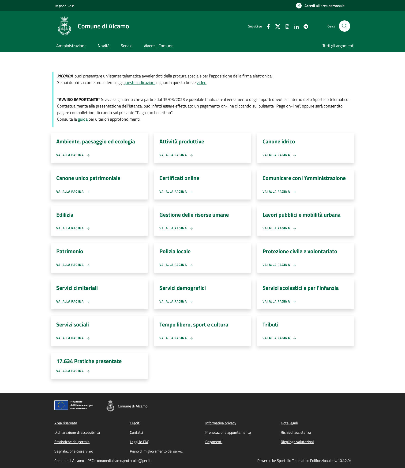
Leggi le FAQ (140, 442)
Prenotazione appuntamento (228, 432)
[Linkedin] (294, 26)
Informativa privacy (220, 423)
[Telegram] (304, 26)
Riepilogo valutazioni (297, 442)
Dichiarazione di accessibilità (77, 432)
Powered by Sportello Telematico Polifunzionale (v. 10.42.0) (304, 460)
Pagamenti (213, 442)
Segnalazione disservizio (73, 451)
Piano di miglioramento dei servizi (157, 451)
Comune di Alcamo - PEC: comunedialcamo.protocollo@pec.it (102, 460)
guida (83, 119)
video (201, 82)
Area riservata (65, 423)
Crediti (135, 423)
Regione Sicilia (65, 5)
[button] (320, 5)
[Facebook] (266, 26)
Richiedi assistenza (296, 432)
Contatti (136, 432)
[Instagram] (285, 26)
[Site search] (344, 26)
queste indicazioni (139, 82)
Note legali (289, 423)
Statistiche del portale (72, 442)
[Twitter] (276, 26)
